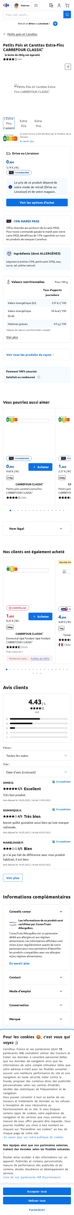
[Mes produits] (51, 5)
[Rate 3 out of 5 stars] (10, 59)
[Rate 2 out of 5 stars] (7, 59)
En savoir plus (27, 141)
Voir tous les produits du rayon (28, 355)
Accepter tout (37, 1191)
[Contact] (61, 977)
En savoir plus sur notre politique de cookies (33, 1137)
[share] (68, 67)
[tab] (9, 123)
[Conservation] (61, 1005)
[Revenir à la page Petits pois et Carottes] (4, 33)
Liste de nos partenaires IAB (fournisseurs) (31, 1177)
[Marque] (61, 1019)
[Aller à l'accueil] (6, 5)
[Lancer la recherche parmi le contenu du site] (67, 14)
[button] (36, 5)
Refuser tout (37, 1200)
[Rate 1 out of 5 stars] (4, 59)
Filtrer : (7, 747)
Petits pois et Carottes (22, 34)
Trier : (6, 764)
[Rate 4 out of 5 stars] (13, 59)
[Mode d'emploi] (61, 991)
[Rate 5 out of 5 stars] (15, 59)
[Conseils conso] (61, 911)
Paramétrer (37, 1210)
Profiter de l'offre (40, 658)
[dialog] (37, 1122)
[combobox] (37, 14)
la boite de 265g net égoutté (22, 54)
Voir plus (12, 337)
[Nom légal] (61, 528)
